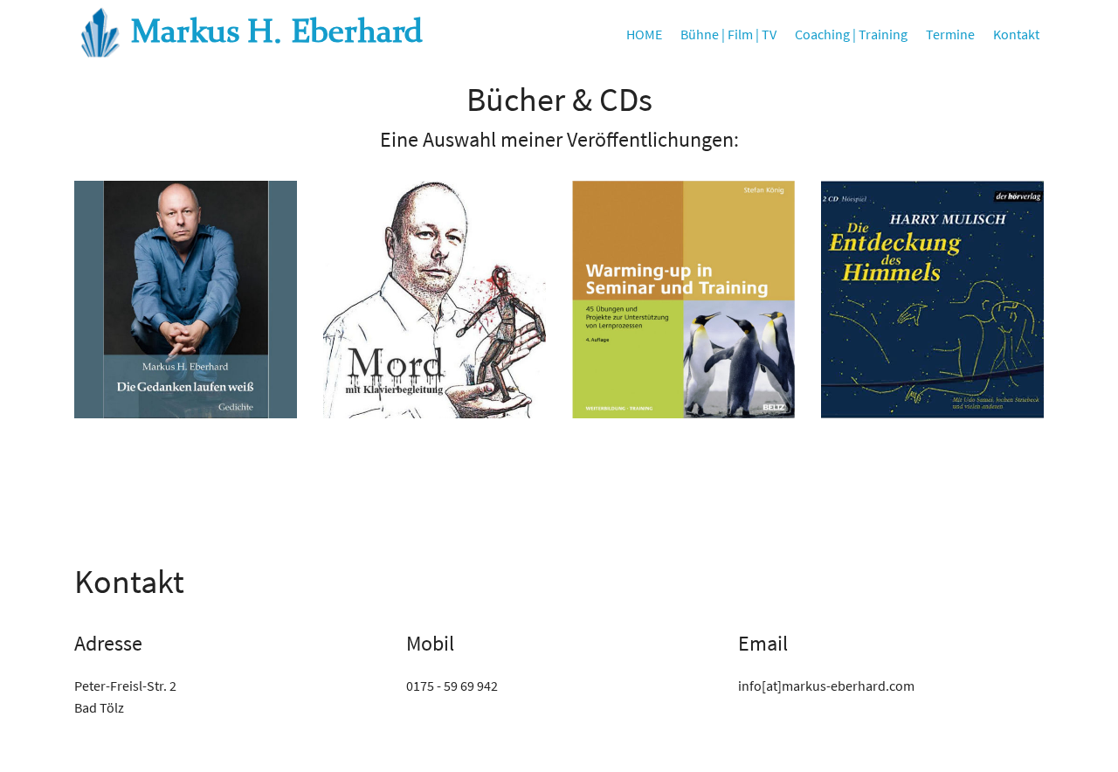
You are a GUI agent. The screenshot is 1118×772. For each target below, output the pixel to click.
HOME (644, 34)
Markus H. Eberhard (277, 33)
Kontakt (1016, 34)
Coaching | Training (851, 34)
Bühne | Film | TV (728, 34)
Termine (950, 34)
